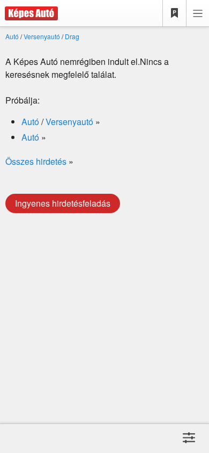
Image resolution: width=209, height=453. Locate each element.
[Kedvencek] (175, 13)
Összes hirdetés (35, 161)
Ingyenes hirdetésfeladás (62, 203)
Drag (72, 36)
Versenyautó (42, 36)
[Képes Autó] (29, 13)
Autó (12, 36)
